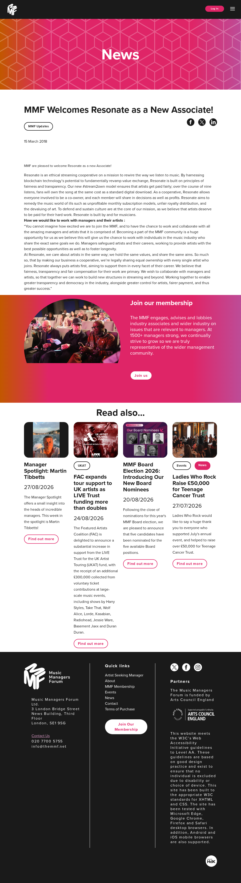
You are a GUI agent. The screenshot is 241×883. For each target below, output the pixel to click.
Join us (141, 375)
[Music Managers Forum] (47, 688)
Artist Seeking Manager (124, 675)
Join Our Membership (126, 726)
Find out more (41, 539)
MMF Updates (38, 126)
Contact (111, 703)
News (202, 465)
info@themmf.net (49, 746)
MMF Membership (120, 686)
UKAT (82, 465)
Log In (214, 8)
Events (182, 465)
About (110, 680)
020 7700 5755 (47, 741)
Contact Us (41, 735)
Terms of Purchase (120, 709)
